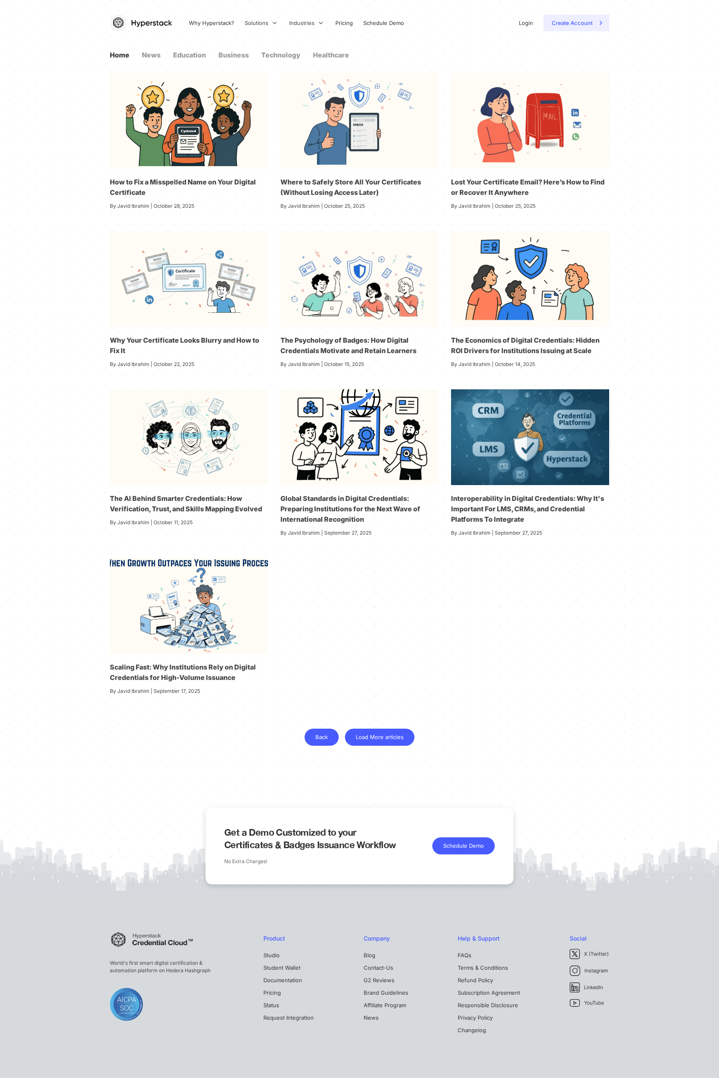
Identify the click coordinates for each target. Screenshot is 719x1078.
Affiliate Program (385, 1005)
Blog (369, 955)
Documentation (282, 980)
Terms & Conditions (483, 967)
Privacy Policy (475, 1017)
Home (119, 55)
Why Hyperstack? (211, 23)
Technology (280, 55)
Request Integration (288, 1017)
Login (526, 23)
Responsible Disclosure (488, 1005)
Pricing (344, 23)
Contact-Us (378, 967)
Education (189, 55)
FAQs (464, 955)
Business (233, 55)
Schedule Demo (383, 23)
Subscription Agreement (489, 992)
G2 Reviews (379, 980)
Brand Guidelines (386, 992)
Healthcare (331, 55)
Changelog (472, 1030)
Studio (271, 955)
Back (321, 737)
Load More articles (380, 737)
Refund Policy (475, 980)
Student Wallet (281, 967)
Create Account (572, 23)
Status (271, 1005)
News (151, 55)
